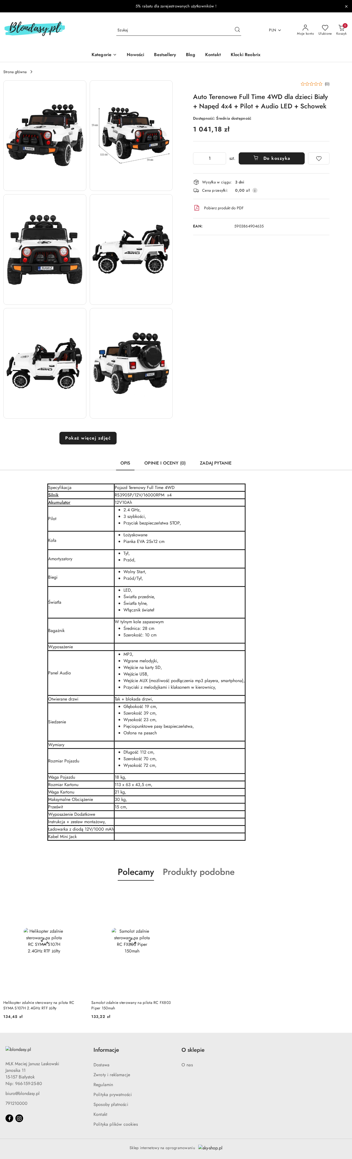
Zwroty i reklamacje (112, 1075)
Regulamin (103, 1084)
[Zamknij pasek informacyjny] (346, 6)
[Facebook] (9, 1118)
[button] (44, 135)
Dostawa (101, 1065)
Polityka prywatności (113, 1094)
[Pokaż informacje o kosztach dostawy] (255, 190)
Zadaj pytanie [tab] (216, 463)
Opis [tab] (125, 463)
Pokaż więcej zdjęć (88, 438)
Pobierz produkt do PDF (224, 208)
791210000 (17, 1103)
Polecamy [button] (136, 872)
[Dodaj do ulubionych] (318, 158)
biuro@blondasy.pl (23, 1093)
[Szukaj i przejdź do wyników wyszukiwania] (237, 30)
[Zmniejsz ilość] (197, 158)
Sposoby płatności (111, 1104)
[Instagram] (19, 1118)
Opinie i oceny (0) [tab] (165, 463)
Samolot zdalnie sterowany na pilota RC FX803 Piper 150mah (131, 1005)
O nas (187, 1065)
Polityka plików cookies (116, 1124)
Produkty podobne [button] (199, 872)
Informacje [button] (106, 1050)
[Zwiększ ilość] (222, 158)
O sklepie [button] (193, 1050)
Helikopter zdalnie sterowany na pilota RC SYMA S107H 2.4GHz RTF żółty (38, 1005)
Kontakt (100, 1114)
